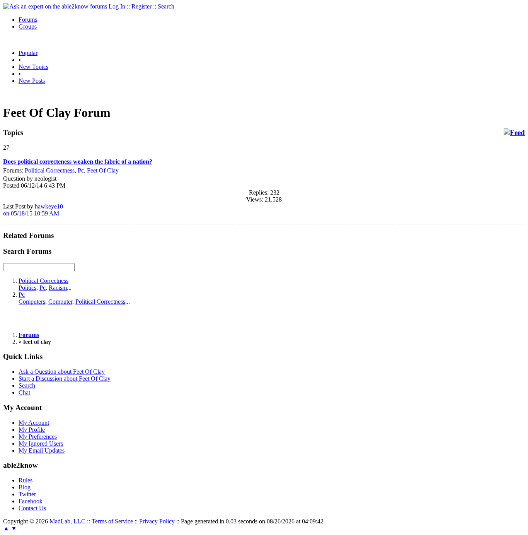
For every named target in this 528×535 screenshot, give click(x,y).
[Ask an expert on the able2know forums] (55, 6)
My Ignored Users (41, 443)
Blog (25, 487)
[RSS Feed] (514, 132)
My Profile (32, 429)
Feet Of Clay (103, 170)
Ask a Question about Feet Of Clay (62, 371)
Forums (28, 19)
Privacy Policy (157, 521)
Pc (81, 170)
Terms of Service (112, 521)
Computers (32, 301)
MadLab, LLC (67, 521)
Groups (28, 26)
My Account (34, 422)
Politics (27, 287)
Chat (24, 392)
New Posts (32, 80)
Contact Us (32, 508)
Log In (117, 6)
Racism (58, 287)
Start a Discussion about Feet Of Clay (65, 378)
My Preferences (38, 436)
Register (141, 6)
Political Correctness (50, 170)
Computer (60, 301)
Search (166, 6)
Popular (28, 53)
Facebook (31, 501)
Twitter (27, 494)
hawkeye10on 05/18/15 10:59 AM (33, 210)
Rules (25, 480)
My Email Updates (42, 450)
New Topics (33, 66)
